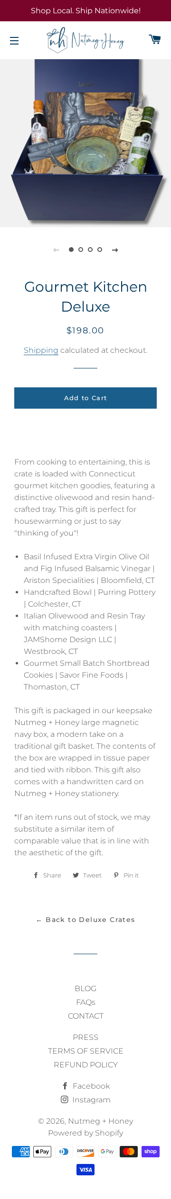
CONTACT (86, 1015)
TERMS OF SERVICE (86, 1051)
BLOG (85, 988)
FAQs (85, 1002)
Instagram (90, 1099)
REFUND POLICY (86, 1064)
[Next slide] (114, 249)
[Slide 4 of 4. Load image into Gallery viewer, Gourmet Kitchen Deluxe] (99, 249)
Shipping (41, 350)
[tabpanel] (85, 142)
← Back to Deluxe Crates (85, 919)
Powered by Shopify (85, 1132)
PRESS (85, 1037)
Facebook (90, 1086)
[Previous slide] (56, 249)
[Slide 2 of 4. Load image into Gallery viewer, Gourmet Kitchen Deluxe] (81, 249)
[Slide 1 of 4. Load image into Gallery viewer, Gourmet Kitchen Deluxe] (71, 249)
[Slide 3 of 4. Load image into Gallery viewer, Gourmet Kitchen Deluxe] (90, 249)
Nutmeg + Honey (100, 1121)
